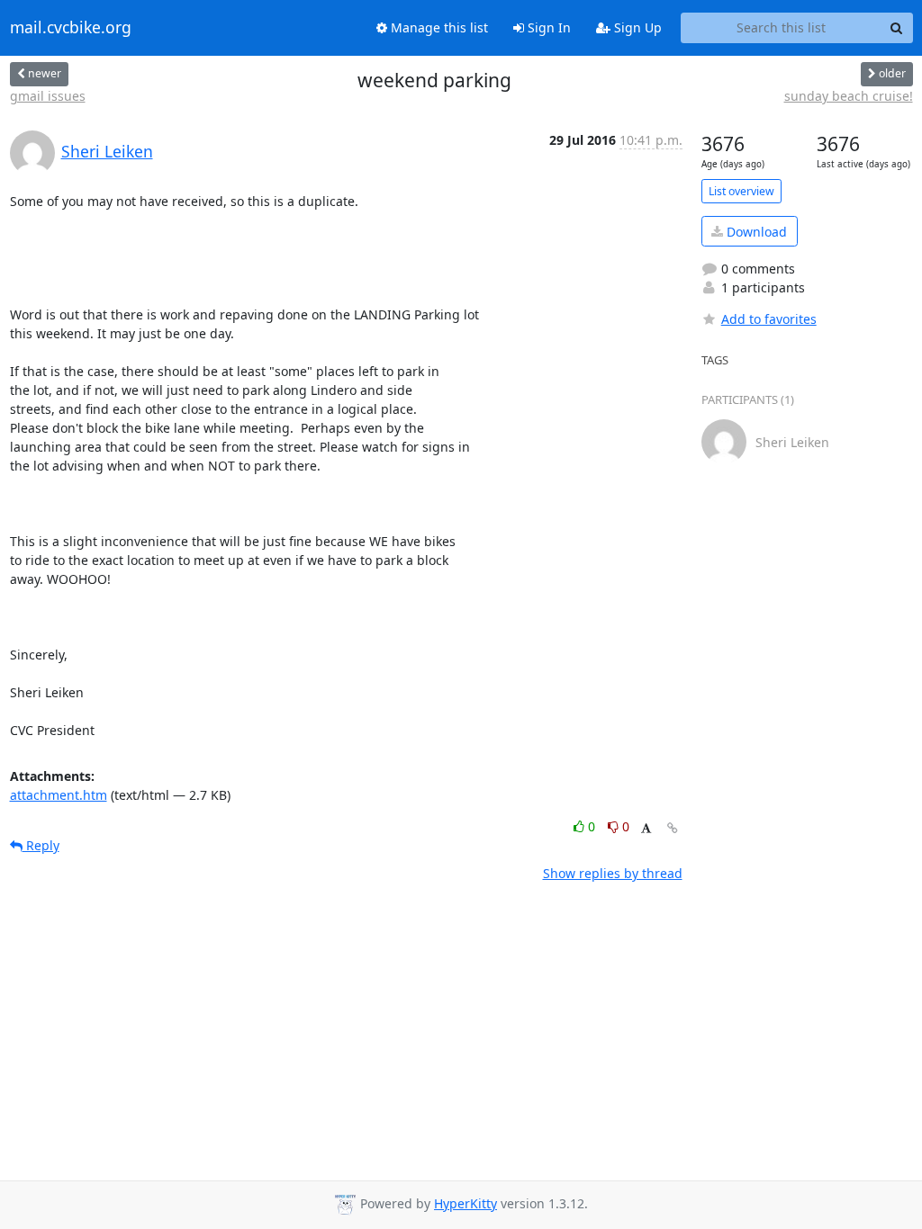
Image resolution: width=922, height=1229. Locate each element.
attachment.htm (58, 794)
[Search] (897, 28)
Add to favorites (769, 318)
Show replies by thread (612, 873)
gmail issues (48, 95)
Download (755, 231)
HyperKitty (465, 1203)
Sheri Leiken (107, 151)
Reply (41, 845)
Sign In (547, 27)
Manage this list (437, 27)
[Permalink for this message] (672, 828)
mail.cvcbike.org (70, 28)
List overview (741, 191)
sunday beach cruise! (848, 95)
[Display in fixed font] (646, 829)
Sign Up (636, 27)
